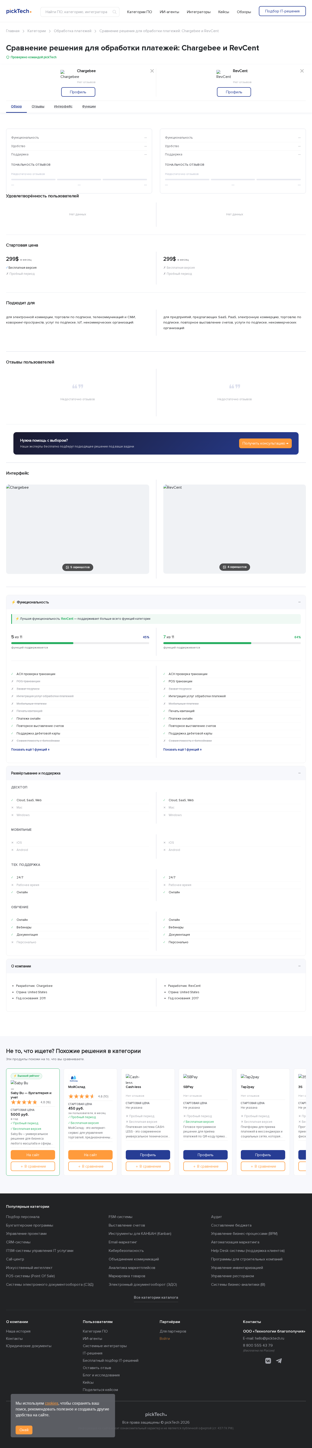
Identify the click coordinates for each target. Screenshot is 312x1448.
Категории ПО (139, 12)
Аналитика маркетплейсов (132, 1267)
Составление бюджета (231, 1225)
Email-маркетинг (123, 1242)
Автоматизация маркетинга (235, 1242)
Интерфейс (63, 106)
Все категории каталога (156, 1297)
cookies (51, 1403)
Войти (165, 1338)
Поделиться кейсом (100, 1389)
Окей (24, 1430)
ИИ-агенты (169, 12)
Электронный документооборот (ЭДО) (143, 1284)
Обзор (16, 106)
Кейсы (223, 12)
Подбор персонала (22, 1216)
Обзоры (244, 12)
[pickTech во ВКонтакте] (268, 1361)
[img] (24, 1102)
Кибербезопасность (126, 1250)
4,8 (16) (45, 1102)
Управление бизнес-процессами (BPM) (244, 1233)
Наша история (18, 1331)
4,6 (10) (103, 1096)
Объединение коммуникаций (134, 1259)
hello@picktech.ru (269, 1338)
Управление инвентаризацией (237, 1267)
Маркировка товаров (127, 1276)
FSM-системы (120, 1216)
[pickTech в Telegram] (279, 1361)
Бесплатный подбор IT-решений (110, 1360)
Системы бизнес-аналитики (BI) (238, 1284)
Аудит (216, 1216)
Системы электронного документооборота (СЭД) (50, 1284)
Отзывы (38, 106)
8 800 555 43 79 (258, 1345)
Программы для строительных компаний (247, 1259)
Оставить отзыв (97, 1367)
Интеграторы (199, 12)
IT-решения (92, 1353)
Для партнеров (173, 1331)
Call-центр (15, 1259)
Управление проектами (26, 1233)
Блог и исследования (101, 1375)
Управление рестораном (232, 1276)
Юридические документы (28, 1345)
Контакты (14, 1338)
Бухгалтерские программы (29, 1225)
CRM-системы (18, 1242)
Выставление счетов (127, 1225)
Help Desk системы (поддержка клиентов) (248, 1250)
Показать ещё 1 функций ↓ (30, 750)
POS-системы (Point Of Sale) (30, 1276)
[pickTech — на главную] (156, 1414)
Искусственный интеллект (29, 1267)
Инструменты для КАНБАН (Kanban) (140, 1233)
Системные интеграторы (105, 1345)
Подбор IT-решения (282, 11)
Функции (89, 106)
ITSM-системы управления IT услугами (39, 1250)
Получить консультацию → (265, 443)
